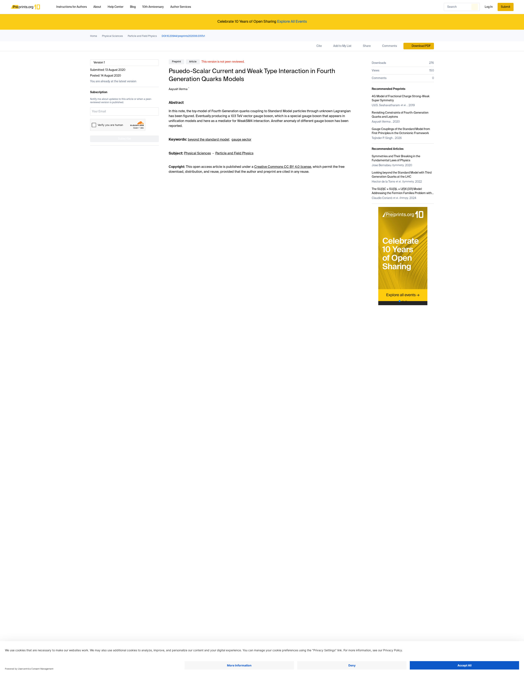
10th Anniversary (153, 7)
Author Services (180, 7)
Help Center (115, 7)
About (97, 7)
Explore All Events (292, 22)
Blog (133, 7)
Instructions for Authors (71, 7)
